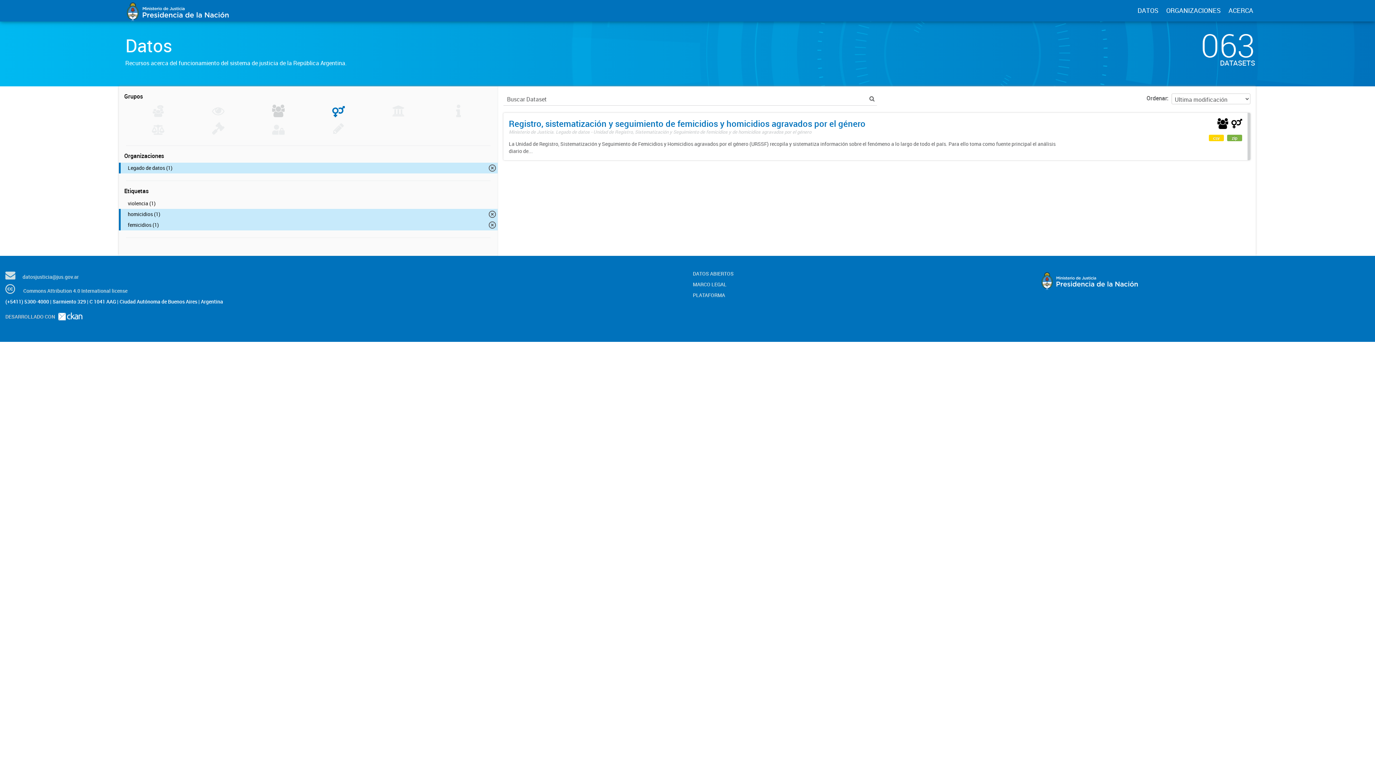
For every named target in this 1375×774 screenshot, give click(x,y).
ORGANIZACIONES (1193, 10)
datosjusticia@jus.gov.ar (51, 276)
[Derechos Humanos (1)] (278, 115)
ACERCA (1241, 10)
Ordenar (1157, 98)
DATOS (1148, 10)
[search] (872, 99)
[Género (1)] (338, 115)
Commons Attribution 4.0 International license (75, 290)
